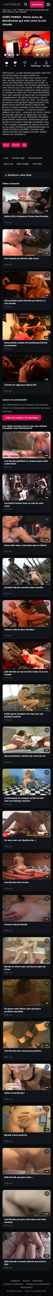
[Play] (5, 55)
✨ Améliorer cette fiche (18, 175)
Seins (6, 144)
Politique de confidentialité (38, 1284)
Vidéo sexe (6, 10)
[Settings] (37, 55)
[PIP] (42, 55)
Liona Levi (8, 163)
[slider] (9, 55)
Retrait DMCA (26, 1287)
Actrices (26, 1281)
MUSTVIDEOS (11, 4)
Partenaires (38, 1281)
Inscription (37, 4)
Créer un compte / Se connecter (22, 417)
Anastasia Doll (35, 158)
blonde (15, 144)
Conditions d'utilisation (13, 1284)
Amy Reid (37, 163)
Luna (6, 158)
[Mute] (17, 55)
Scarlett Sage (18, 158)
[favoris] (46, 190)
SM (15, 10)
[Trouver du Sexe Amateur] (26, 4)
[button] (48, 4)
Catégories (15, 1281)
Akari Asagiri (23, 163)
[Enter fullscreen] (47, 55)
